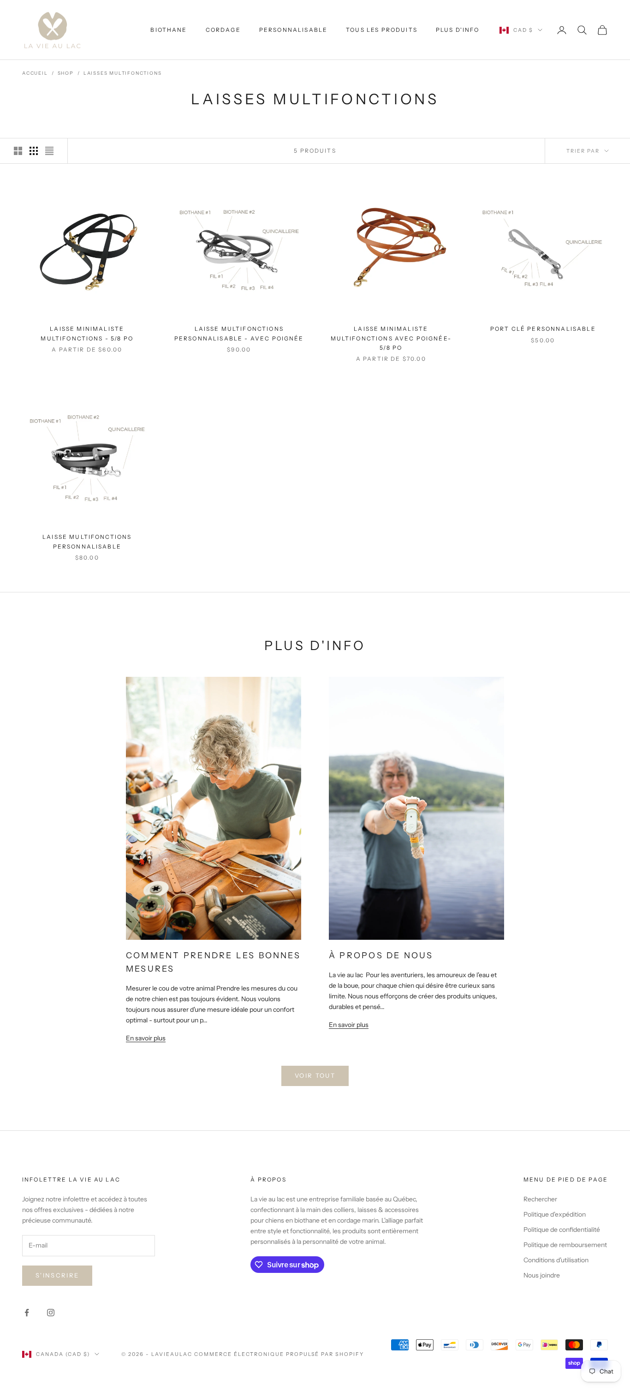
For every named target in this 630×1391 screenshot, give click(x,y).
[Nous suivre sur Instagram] (50, 1312)
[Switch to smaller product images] (34, 150)
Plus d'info (458, 29)
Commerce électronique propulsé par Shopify (279, 1354)
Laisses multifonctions (122, 73)
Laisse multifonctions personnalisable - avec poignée (239, 333)
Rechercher (540, 1199)
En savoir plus (146, 1038)
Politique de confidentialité (561, 1229)
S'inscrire (57, 1275)
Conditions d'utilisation (555, 1260)
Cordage (223, 29)
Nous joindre (541, 1275)
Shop (66, 73)
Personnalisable (293, 29)
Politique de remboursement (565, 1245)
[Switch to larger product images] (18, 150)
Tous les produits (381, 29)
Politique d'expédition (554, 1214)
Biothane (168, 29)
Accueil (35, 73)
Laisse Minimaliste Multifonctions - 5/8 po (87, 333)
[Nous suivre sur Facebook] (26, 1312)
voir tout (315, 1075)
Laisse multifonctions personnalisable (86, 541)
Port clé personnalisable (543, 328)
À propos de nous (381, 955)
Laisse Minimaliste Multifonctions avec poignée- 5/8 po (391, 338)
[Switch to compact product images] (49, 150)
